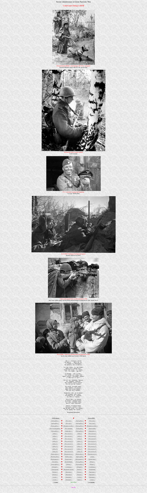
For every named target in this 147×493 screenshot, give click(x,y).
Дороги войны (92, 428)
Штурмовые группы (69, 469)
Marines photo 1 (55, 454)
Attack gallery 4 (79, 423)
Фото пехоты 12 (69, 443)
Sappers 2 (79, 479)
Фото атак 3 (68, 423)
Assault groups (54, 469)
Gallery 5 (55, 436)
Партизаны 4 (69, 474)
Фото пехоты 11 (92, 441)
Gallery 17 (79, 449)
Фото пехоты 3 (68, 433)
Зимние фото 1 (68, 431)
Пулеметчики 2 (92, 459)
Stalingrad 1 (55, 466)
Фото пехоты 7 (68, 438)
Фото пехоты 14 (69, 446)
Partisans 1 (79, 469)
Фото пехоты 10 (69, 441)
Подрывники (92, 469)
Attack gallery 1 (55, 420)
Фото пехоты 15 (92, 446)
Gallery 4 (79, 433)
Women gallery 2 (79, 426)
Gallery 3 (55, 433)
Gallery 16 (54, 449)
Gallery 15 (79, 446)
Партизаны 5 (92, 474)
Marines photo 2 (79, 454)
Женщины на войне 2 (92, 426)
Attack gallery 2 (79, 420)
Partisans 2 (54, 472)
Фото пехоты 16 (69, 449)
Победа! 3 (92, 464)
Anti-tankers (55, 461)
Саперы (92, 456)
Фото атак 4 (92, 423)
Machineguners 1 (55, 459)
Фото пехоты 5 (68, 436)
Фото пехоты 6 (92, 436)
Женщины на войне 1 (69, 426)
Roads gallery (79, 428)
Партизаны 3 (92, 472)
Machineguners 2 (80, 459)
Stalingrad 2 (79, 466)
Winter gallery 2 (79, 431)
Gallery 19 (79, 451)
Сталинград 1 (68, 466)
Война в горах (68, 456)
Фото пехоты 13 (92, 443)
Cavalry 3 (55, 479)
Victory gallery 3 (79, 464)
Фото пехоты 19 (92, 451)
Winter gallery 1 (55, 431)
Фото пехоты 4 (92, 433)
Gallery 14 (54, 446)
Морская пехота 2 (92, 454)
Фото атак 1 (68, 420)
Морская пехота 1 (68, 454)
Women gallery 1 (55, 426)
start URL (73, 487)
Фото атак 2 (92, 420)
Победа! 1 (92, 461)
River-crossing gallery (55, 428)
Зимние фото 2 (92, 431)
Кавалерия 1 (69, 477)
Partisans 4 (54, 474)
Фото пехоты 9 (92, 438)
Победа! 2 (68, 464)
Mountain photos (55, 456)
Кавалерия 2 (92, 477)
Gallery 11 (79, 441)
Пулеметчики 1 (68, 459)
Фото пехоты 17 (92, 449)
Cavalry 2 (79, 477)
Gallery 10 (54, 441)
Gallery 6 (79, 436)
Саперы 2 (92, 479)
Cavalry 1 (55, 477)
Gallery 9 (79, 438)
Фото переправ (68, 428)
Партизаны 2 (69, 472)
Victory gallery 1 (79, 461)
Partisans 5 (79, 474)
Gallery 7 (55, 438)
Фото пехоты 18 (69, 451)
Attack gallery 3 (55, 423)
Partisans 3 (79, 472)
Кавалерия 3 (69, 479)
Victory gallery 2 (55, 464)
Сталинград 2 (92, 466)
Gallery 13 (79, 443)
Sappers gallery (79, 456)
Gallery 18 (54, 451)
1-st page (56, 482)
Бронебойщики (68, 461)
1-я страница (91, 482)
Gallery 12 (54, 443)
